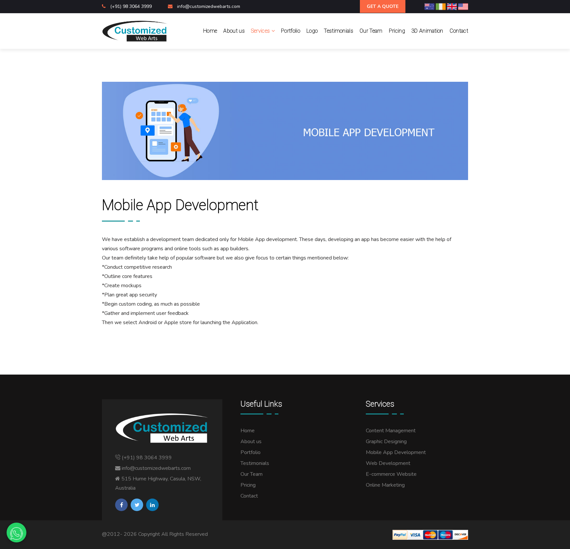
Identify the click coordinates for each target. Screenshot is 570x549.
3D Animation (427, 31)
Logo (312, 31)
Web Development (388, 463)
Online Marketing (385, 485)
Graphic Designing (386, 441)
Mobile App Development (396, 452)
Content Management (391, 430)
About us (234, 31)
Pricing (397, 31)
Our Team (371, 31)
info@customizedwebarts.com (208, 6)
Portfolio (290, 31)
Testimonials (338, 31)
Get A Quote (382, 6)
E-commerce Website (391, 474)
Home (210, 31)
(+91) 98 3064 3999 (131, 6)
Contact (459, 31)
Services (261, 31)
